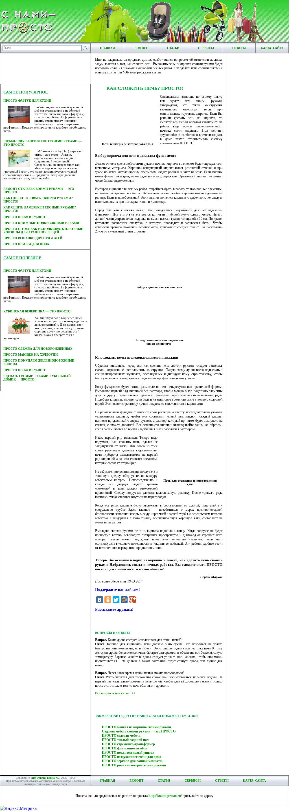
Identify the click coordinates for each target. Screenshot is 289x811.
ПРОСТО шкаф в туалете (24, 217)
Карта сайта (272, 48)
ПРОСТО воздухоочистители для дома (131, 757)
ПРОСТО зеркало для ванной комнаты (132, 761)
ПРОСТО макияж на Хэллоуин (30, 354)
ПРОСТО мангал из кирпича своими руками (136, 727)
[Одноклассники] (107, 599)
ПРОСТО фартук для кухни (27, 100)
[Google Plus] (132, 599)
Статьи (173, 48)
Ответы (239, 48)
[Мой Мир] (124, 599)
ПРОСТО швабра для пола (26, 244)
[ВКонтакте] (99, 599)
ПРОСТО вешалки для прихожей (32, 238)
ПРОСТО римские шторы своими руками (134, 765)
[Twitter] (116, 599)
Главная (107, 48)
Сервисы (206, 48)
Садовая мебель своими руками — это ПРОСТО (139, 731)
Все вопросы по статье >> (115, 693)
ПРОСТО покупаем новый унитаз (128, 753)
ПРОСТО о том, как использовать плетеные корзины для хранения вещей (43, 230)
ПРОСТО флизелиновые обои (124, 748)
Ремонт (140, 48)
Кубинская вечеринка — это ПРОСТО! (37, 311)
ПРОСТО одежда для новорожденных (38, 348)
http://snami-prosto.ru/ (45, 777)
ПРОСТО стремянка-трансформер (128, 744)
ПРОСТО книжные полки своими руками (41, 223)
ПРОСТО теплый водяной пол (125, 740)
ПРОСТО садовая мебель (121, 736)
